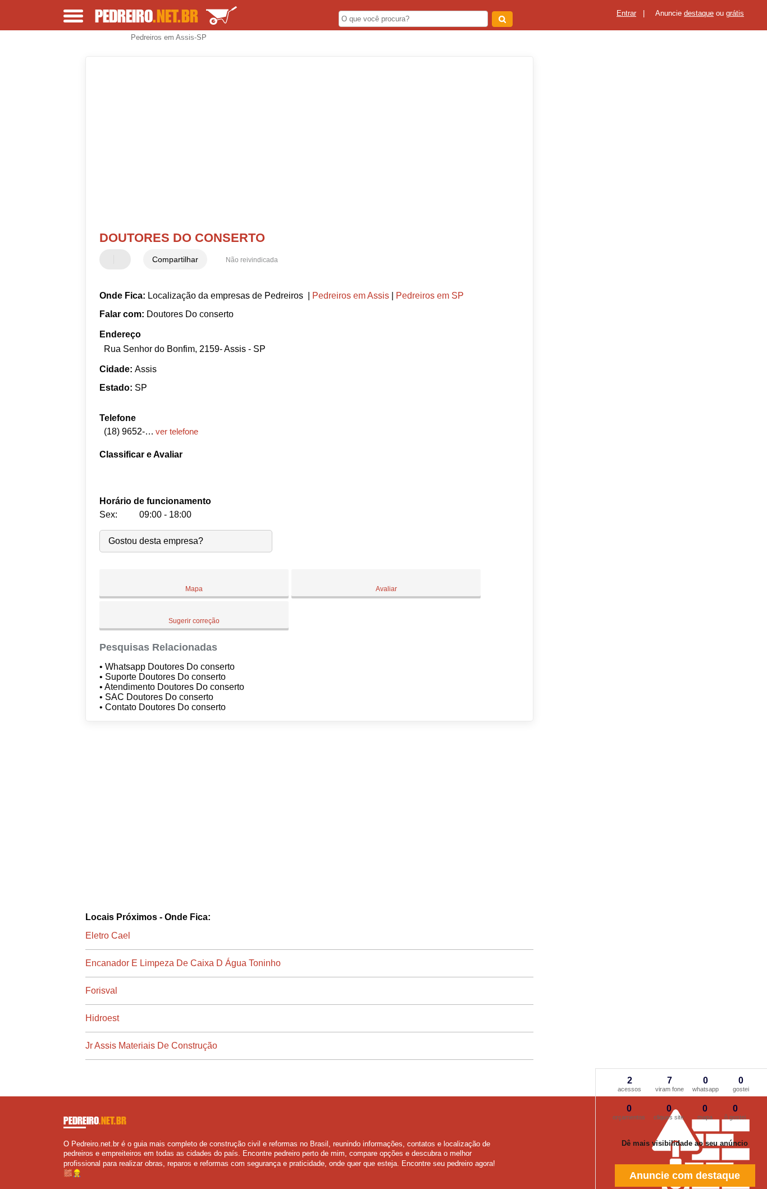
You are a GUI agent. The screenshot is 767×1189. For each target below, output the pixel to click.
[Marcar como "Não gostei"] (123, 259)
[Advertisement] (301, 143)
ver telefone (177, 431)
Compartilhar (175, 259)
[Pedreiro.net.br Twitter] (71, 1182)
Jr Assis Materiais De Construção (151, 1045)
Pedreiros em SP (430, 295)
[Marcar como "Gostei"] (109, 259)
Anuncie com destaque (684, 1175)
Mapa (194, 589)
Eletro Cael (107, 935)
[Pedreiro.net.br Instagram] (76, 1182)
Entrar (626, 13)
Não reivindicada (252, 260)
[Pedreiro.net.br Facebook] (66, 1182)
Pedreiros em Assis (350, 295)
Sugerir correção (194, 621)
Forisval (101, 990)
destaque (699, 13)
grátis (735, 13)
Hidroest (102, 1018)
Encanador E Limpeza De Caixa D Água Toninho (183, 963)
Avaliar (386, 589)
